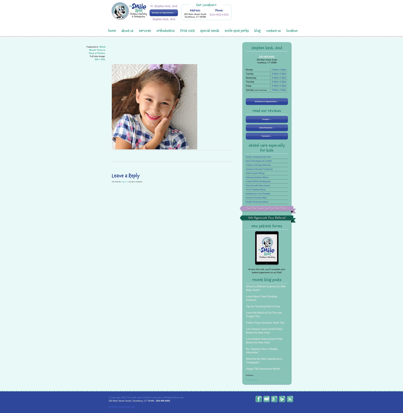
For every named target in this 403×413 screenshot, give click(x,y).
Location (292, 30)
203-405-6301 (219, 14)
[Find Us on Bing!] (282, 399)
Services (145, 30)
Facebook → (267, 136)
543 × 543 (100, 59)
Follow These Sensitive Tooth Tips (265, 322)
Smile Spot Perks (237, 30)
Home (112, 30)
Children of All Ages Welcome (258, 165)
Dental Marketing (115, 407)
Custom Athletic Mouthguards (258, 181)
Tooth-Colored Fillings (255, 173)
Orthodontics (165, 30)
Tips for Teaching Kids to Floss (263, 306)
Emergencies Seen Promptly (258, 194)
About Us (127, 30)
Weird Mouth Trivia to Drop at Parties (97, 50)
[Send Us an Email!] (266, 399)
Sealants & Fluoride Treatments (259, 169)
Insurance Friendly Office (256, 198)
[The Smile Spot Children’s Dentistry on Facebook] (258, 399)
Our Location (205, 5)
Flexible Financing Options (257, 202)
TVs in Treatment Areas (256, 190)
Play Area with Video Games (258, 185)
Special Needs (209, 30)
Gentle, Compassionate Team (258, 157)
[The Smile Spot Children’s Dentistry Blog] (290, 399)
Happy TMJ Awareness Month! (263, 368)
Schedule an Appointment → (164, 13)
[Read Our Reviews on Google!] (274, 399)
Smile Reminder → (267, 128)
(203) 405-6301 (251, 380)
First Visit (187, 30)
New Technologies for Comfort (259, 161)
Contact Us (273, 30)
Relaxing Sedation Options (257, 177)
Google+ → (267, 119)
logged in (124, 182)
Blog (257, 30)
